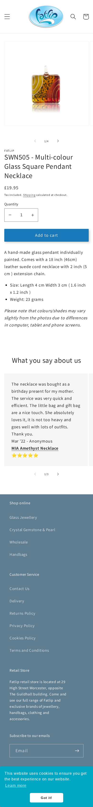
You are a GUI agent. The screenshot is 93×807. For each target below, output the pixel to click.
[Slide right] (58, 141)
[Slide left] (35, 141)
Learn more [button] (15, 785)
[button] (7, 16)
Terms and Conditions (29, 650)
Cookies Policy (23, 638)
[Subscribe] (77, 750)
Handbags (18, 554)
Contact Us (20, 588)
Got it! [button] (46, 798)
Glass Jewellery (23, 517)
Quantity (11, 204)
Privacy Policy (22, 625)
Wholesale (19, 542)
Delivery (17, 601)
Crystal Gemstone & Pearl (32, 529)
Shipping (29, 195)
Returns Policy (23, 613)
